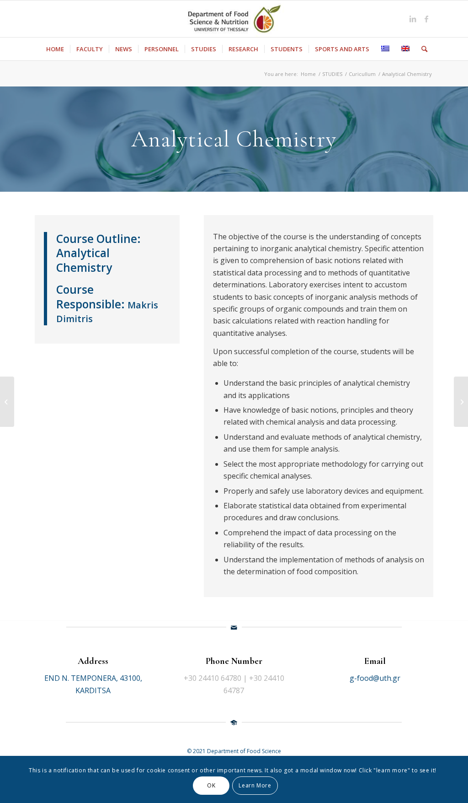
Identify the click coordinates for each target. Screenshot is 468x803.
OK (211, 785)
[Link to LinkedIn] (413, 19)
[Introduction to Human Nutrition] (7, 402)
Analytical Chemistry (84, 260)
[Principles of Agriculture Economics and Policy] (461, 402)
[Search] (421, 49)
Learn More (255, 785)
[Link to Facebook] (426, 19)
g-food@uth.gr (375, 678)
